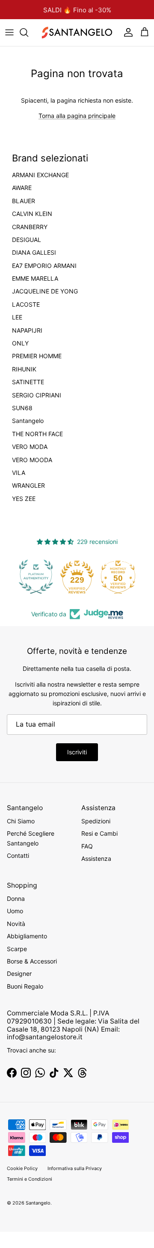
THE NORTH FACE (37, 434)
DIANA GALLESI (34, 252)
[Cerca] (28, 32)
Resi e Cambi (99, 833)
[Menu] (9, 32)
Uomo (15, 910)
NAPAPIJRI (27, 330)
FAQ (87, 846)
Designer (19, 973)
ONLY (20, 343)
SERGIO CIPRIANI (36, 395)
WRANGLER (28, 485)
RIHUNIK (24, 369)
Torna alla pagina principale (77, 115)
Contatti (18, 855)
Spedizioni (95, 821)
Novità (16, 923)
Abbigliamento (27, 936)
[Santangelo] (77, 32)
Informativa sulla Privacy (74, 1168)
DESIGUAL (26, 239)
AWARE (22, 187)
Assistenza (96, 858)
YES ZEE (24, 498)
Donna (16, 898)
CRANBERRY (29, 227)
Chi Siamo (21, 821)
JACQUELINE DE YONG (45, 291)
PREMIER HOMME (37, 356)
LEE (17, 317)
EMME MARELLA (35, 278)
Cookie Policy (22, 1168)
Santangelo (28, 420)
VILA (18, 472)
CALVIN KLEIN (32, 213)
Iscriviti (77, 752)
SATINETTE (28, 382)
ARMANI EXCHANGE (40, 175)
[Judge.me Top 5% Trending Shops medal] (124, 577)
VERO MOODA (32, 460)
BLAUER (23, 201)
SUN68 (22, 408)
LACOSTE (26, 304)
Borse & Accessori (32, 961)
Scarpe (17, 948)
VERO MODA (29, 446)
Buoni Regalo (25, 986)
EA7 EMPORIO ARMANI (44, 265)
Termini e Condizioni (29, 1179)
